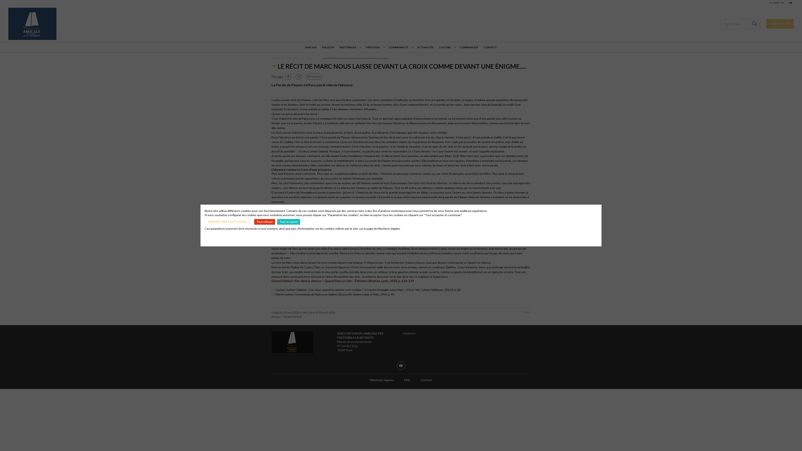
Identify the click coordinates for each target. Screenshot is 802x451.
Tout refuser (264, 221)
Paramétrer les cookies (227, 221)
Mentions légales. (389, 228)
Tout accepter (288, 221)
